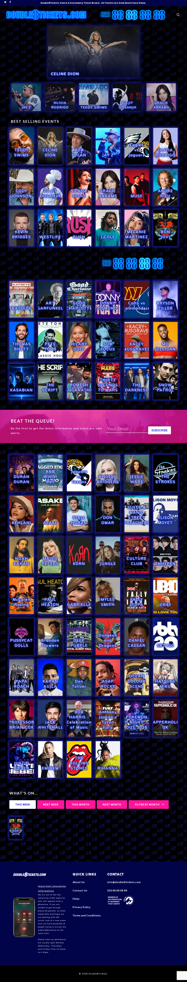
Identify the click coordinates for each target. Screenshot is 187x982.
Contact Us (80, 890)
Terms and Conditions (87, 915)
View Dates (22, 163)
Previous (7, 97)
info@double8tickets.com (123, 882)
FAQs (76, 898)
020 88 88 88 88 (117, 890)
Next (179, 97)
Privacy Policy (82, 907)
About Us (79, 882)
